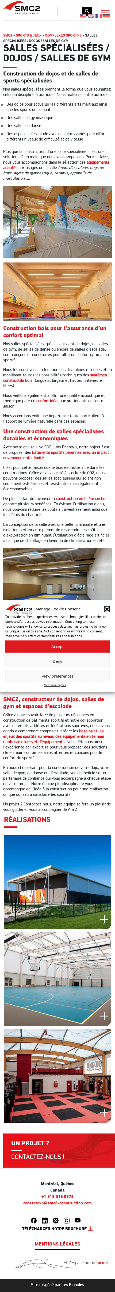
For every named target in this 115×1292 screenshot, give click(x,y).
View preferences (57, 676)
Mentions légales (55, 685)
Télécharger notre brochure (55, 1229)
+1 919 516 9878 (57, 1197)
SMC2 (7, 35)
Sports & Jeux (28, 35)
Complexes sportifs (63, 35)
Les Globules (73, 1285)
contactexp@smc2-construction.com (57, 1203)
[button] (107, 609)
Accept (57, 646)
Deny (57, 661)
